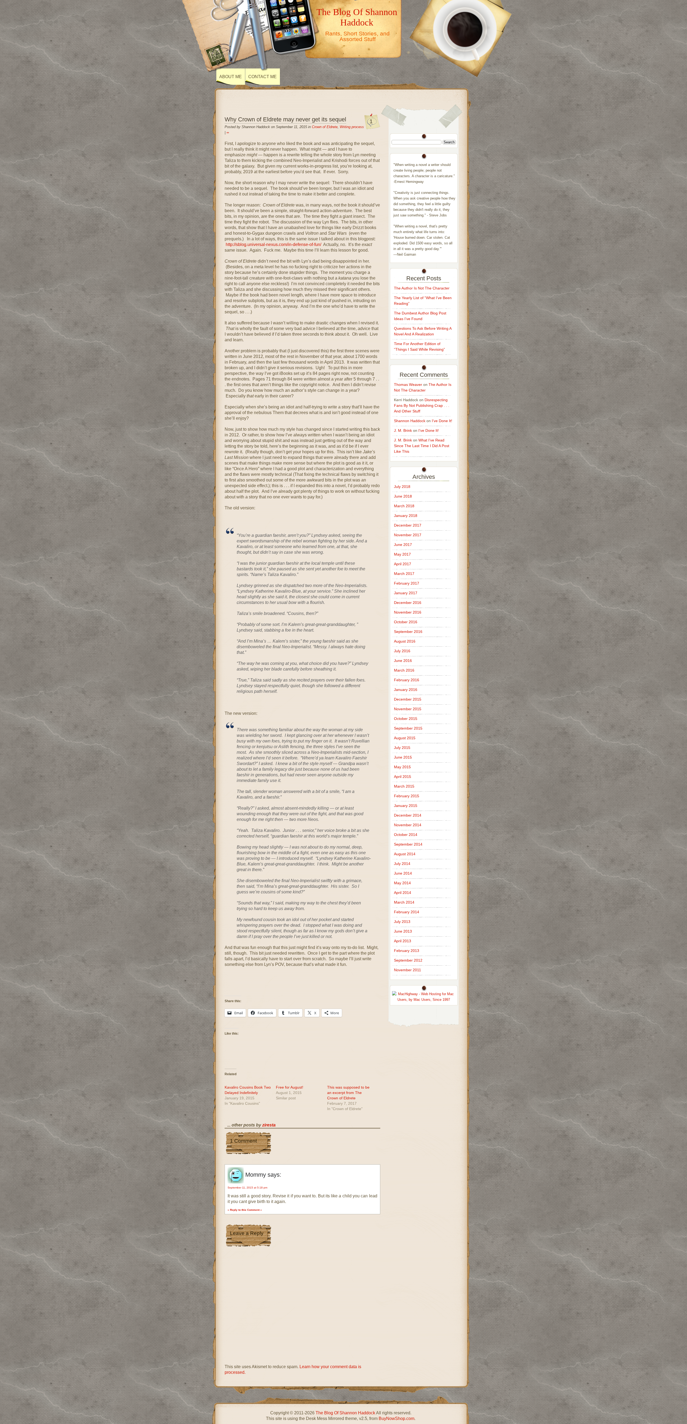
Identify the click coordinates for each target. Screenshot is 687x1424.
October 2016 (405, 622)
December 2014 (407, 815)
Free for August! (289, 1087)
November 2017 (407, 535)
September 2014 (408, 844)
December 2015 (407, 699)
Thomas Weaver (408, 384)
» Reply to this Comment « (245, 1209)
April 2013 (402, 941)
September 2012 (408, 960)
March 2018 (404, 506)
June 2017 (403, 544)
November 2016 (407, 612)
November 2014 (407, 825)
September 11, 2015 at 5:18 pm (247, 1187)
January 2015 (405, 805)
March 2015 (404, 786)
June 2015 (403, 757)
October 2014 (405, 834)
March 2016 (404, 670)
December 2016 (407, 602)
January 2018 (405, 515)
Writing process (352, 127)
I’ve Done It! (442, 421)
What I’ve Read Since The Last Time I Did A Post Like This (421, 446)
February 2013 (406, 950)
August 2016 (404, 641)
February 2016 (406, 680)
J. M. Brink (403, 430)
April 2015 (402, 776)
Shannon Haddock (409, 421)
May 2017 (402, 554)
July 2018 (402, 486)
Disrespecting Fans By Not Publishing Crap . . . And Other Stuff (421, 405)
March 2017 (404, 573)
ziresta (269, 1125)
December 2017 (407, 525)
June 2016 (403, 660)
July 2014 (402, 863)
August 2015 (404, 738)
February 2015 (406, 796)
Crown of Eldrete (325, 127)
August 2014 (404, 854)
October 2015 (405, 718)
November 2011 (407, 970)
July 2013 (402, 921)
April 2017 (402, 564)
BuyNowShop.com (396, 1418)
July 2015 (402, 747)
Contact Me (262, 76)
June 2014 (403, 873)
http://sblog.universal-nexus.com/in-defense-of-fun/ (273, 244)
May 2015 (402, 767)
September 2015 (408, 728)
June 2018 (403, 496)
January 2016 (405, 689)
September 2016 (408, 631)
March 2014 (404, 902)
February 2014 (406, 912)
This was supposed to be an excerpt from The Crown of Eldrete (348, 1092)
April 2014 (402, 892)
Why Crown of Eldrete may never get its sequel (285, 119)
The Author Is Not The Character (422, 288)
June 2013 (403, 931)
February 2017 (406, 583)
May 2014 (402, 883)
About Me (230, 76)
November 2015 (407, 709)
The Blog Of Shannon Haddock (356, 17)
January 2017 (405, 593)
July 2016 (402, 651)
